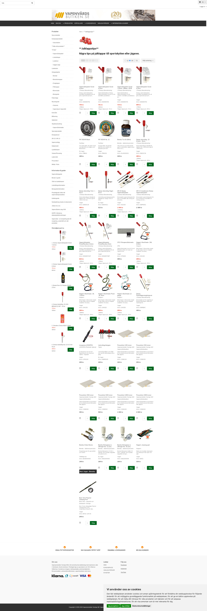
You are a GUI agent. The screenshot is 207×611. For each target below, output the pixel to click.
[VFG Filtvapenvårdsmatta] (128, 235)
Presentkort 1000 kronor (124, 395)
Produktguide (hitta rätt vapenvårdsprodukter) (58, 193)
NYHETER (107, 573)
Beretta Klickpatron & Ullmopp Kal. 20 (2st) (124, 445)
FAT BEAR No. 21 (104, 139)
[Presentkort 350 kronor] (90, 386)
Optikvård (54, 120)
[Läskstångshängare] (109, 336)
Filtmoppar (56, 87)
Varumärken (56, 42)
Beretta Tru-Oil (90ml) (124, 139)
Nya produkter (56, 35)
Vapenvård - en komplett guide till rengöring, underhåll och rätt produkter (61, 221)
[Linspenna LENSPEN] (90, 336)
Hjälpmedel (55, 146)
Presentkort (55, 161)
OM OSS (58, 23)
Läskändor (55, 68)
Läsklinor (55, 61)
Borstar (55, 76)
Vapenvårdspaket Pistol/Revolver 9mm (104, 243)
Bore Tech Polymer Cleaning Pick (85, 498)
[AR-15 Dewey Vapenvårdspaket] (119, 173)
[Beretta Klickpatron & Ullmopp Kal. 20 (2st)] (128, 437)
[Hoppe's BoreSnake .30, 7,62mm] (81, 276)
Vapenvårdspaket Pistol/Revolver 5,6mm (86, 243)
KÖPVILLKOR (78, 23)
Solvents (55, 105)
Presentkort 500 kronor (105, 395)
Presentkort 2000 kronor (143, 395)
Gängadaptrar (56, 72)
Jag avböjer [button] (125, 606)
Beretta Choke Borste (86, 445)
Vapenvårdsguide (57, 174)
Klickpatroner (56, 135)
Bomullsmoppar (57, 79)
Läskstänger (56, 57)
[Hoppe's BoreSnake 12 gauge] (119, 276)
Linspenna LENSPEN (86, 345)
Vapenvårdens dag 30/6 (59, 209)
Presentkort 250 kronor (143, 345)
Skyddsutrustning (57, 124)
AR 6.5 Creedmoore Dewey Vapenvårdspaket (144, 191)
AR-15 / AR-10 (56, 138)
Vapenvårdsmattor (58, 127)
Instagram (124, 568)
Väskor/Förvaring (57, 153)
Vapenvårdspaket (58, 53)
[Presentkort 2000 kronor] (147, 386)
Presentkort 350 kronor (86, 395)
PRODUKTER (68, 23)
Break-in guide (56, 178)
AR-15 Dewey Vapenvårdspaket (122, 191)
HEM (52, 23)
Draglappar (56, 83)
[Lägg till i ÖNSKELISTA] (80, 113)
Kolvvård (54, 112)
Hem (80, 32)
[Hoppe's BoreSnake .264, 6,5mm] (138, 224)
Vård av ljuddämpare (58, 181)
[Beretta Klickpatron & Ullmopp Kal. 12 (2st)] (109, 437)
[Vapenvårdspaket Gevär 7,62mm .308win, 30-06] (119, 69)
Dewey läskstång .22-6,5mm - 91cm (143, 140)
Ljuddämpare (56, 149)
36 (132, 60)
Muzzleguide (55, 101)
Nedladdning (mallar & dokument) (62, 202)
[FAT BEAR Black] (90, 131)
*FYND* (54, 50)
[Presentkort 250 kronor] (147, 336)
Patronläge (55, 98)
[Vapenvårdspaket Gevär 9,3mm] (138, 69)
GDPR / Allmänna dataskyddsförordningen (59, 214)
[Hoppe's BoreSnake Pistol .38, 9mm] (100, 276)
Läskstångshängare (104, 345)
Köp (70, 248)
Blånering (54, 116)
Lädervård (55, 157)
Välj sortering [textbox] (147, 60)
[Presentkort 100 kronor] (128, 336)
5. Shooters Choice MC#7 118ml (61, 325)
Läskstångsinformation (58, 185)
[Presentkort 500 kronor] (109, 386)
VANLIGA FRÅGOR (103, 23)
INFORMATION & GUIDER (120, 23)
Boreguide (56, 94)
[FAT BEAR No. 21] (109, 131)
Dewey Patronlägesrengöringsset (144, 294)
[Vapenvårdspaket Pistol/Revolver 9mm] (100, 224)
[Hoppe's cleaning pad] (147, 437)
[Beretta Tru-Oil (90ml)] (128, 131)
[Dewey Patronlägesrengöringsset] (147, 285)
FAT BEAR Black (84, 139)
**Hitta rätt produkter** (58, 46)
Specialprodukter (57, 131)
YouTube (123, 572)
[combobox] (148, 60)
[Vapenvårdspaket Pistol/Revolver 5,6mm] (81, 224)
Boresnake (56, 90)
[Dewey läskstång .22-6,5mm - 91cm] (138, 121)
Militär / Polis (55, 164)
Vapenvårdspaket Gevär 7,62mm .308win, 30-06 (124, 87)
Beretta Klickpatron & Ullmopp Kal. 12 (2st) (105, 445)
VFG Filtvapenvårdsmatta (125, 242)
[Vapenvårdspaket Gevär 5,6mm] (81, 69)
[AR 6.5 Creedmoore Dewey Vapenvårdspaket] (147, 182)
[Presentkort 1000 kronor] (128, 386)
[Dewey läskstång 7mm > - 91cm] (81, 173)
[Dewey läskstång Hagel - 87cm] (109, 182)
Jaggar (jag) (56, 65)
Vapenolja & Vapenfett (59, 109)
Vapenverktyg (56, 142)
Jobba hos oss (56, 206)
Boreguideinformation (58, 189)
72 (137, 60)
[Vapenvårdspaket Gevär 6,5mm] (100, 69)
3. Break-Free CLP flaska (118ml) (61, 285)
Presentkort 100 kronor (124, 345)
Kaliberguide (55, 198)
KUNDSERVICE (91, 23)
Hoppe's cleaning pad (143, 445)
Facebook (124, 565)
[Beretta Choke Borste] (90, 437)
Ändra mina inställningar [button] (141, 606)
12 (128, 60)
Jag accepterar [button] (113, 606)
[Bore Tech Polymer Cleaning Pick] (90, 490)
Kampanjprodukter (57, 39)
